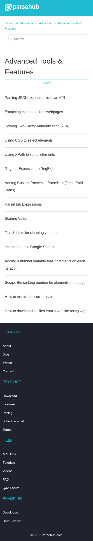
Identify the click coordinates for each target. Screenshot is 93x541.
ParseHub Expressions (23, 204)
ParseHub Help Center (19, 23)
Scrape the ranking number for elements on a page (45, 282)
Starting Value (16, 218)
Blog (6, 354)
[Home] (22, 9)
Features (9, 404)
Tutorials (9, 462)
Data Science (12, 521)
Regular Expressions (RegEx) (29, 169)
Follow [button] (46, 83)
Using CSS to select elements (29, 140)
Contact (8, 371)
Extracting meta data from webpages (34, 112)
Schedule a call (13, 421)
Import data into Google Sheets (29, 247)
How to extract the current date (29, 297)
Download (10, 396)
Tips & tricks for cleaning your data (32, 233)
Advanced (45, 23)
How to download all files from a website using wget (46, 311)
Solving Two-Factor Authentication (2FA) (37, 126)
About (7, 346)
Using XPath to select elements (30, 154)
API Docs (9, 454)
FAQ (6, 479)
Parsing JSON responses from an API (35, 98)
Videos (7, 471)
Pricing (7, 413)
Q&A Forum (11, 488)
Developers (11, 512)
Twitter (7, 362)
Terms (7, 429)
